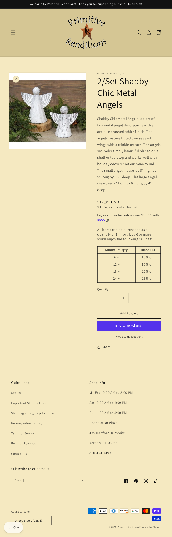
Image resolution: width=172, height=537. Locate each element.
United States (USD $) (28, 520)
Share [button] (106, 347)
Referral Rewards (23, 443)
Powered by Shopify (150, 527)
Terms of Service (23, 433)
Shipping (103, 207)
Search (16, 393)
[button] (13, 32)
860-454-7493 (100, 452)
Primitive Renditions (128, 527)
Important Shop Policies (29, 403)
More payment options (129, 336)
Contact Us (19, 454)
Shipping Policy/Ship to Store (32, 413)
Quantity (102, 289)
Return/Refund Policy (26, 423)
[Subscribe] (81, 481)
